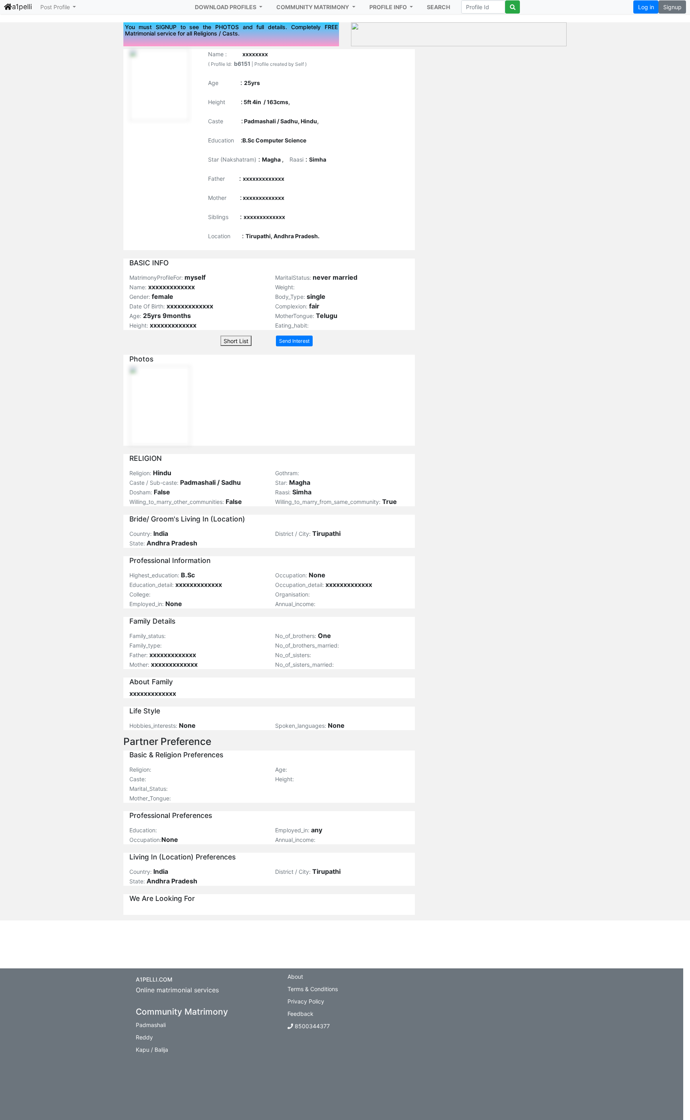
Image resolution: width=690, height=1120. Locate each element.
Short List (236, 341)
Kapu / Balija (152, 1049)
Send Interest (294, 341)
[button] (229, 7)
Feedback (300, 1013)
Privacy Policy (306, 1001)
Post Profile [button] (55, 7)
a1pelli (22, 6)
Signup (672, 7)
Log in (646, 7)
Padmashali (151, 1024)
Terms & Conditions (313, 989)
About (295, 976)
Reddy (144, 1037)
